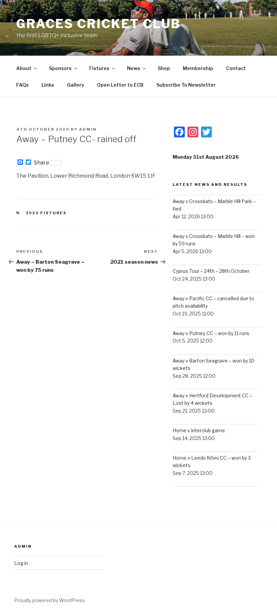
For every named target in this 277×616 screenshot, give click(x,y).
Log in (21, 563)
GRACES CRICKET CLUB (98, 23)
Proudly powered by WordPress (49, 600)
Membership (198, 68)
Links (48, 85)
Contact (236, 68)
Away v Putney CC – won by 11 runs (211, 333)
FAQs (22, 85)
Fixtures (99, 68)
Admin (88, 129)
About (23, 68)
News (133, 68)
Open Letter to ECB (120, 85)
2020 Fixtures (46, 213)
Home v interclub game (199, 430)
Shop (164, 68)
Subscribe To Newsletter (186, 85)
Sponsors (60, 68)
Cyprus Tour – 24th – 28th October (211, 271)
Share (41, 163)
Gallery (75, 85)
